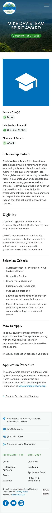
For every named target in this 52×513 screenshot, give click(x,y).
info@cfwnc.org (15, 429)
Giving (6, 461)
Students (7, 480)
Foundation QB (18, 495)
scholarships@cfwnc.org (31, 386)
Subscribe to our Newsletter (21, 444)
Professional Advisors (9, 468)
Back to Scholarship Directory (22, 396)
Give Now (33, 461)
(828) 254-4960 (15, 436)
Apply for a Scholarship (34, 479)
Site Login (33, 467)
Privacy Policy (21, 492)
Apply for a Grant (36, 472)
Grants (6, 475)
